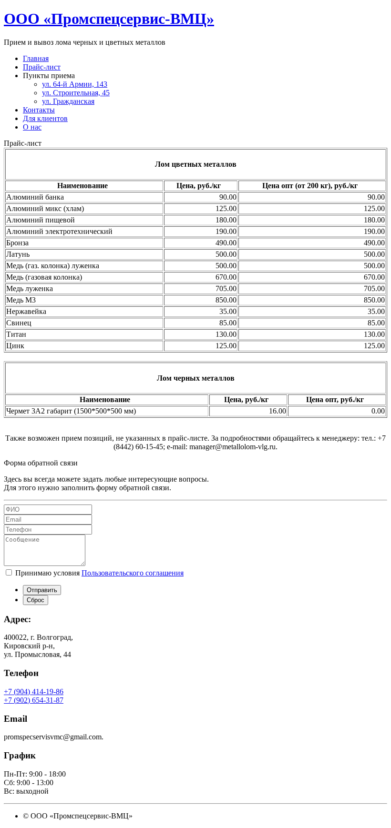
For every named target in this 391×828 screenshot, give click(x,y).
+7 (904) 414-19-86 (33, 691)
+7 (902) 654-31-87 (33, 700)
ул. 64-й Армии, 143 (74, 84)
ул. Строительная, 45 (76, 93)
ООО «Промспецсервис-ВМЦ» (109, 18)
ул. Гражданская (68, 101)
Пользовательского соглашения (133, 573)
